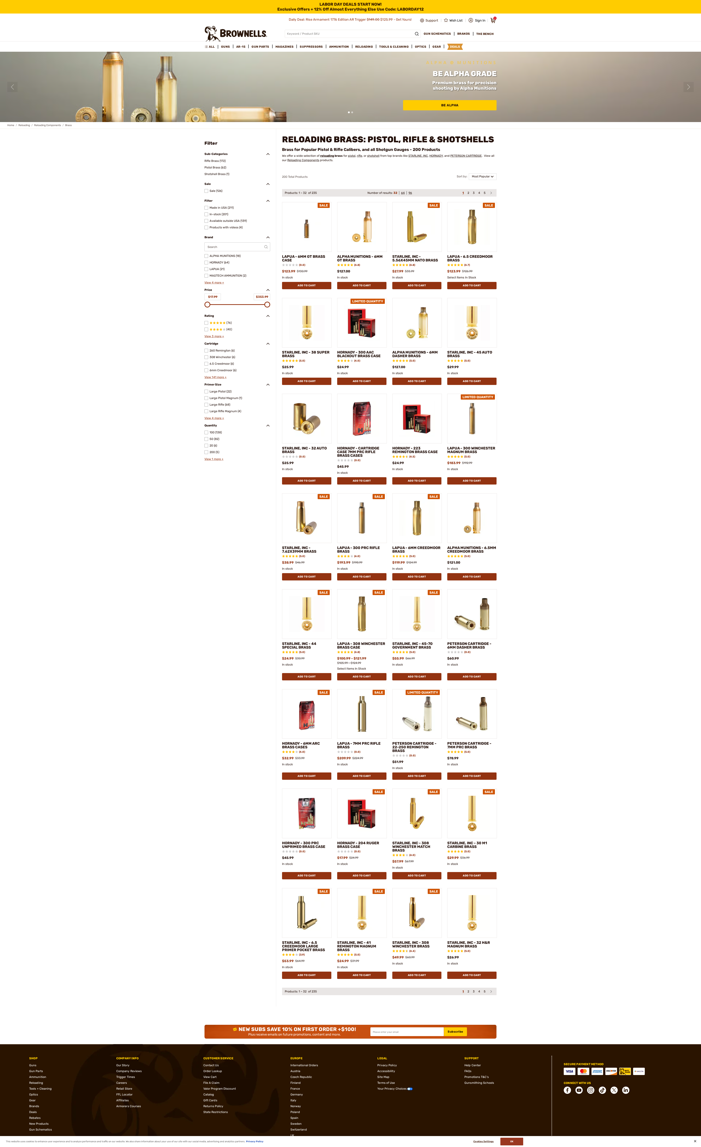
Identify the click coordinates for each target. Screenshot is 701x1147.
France (295, 1088)
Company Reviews (129, 1071)
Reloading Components (47, 125)
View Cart (210, 1077)
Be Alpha (450, 105)
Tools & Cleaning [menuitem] (394, 46)
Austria (295, 1071)
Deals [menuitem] (455, 46)
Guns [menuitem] (225, 46)
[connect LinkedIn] (625, 1090)
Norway (295, 1106)
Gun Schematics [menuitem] (437, 33)
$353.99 (262, 297)
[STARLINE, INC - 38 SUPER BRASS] (307, 323)
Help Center (472, 1065)
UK (292, 1135)
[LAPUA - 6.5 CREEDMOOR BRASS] (472, 227)
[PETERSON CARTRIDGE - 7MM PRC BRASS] (472, 714)
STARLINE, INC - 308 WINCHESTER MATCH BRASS (411, 846)
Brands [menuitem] (463, 33)
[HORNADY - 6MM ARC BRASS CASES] (307, 714)
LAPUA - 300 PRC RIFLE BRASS (358, 549)
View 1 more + (213, 459)
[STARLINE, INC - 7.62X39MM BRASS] (307, 518)
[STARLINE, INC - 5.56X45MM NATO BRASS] (417, 227)
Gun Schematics (40, 1129)
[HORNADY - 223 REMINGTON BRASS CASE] (417, 418)
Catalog (208, 1094)
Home (10, 125)
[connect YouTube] (579, 1090)
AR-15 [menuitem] (241, 46)
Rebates (35, 1118)
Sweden (296, 1123)
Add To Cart (307, 285)
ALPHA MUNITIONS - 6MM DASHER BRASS (415, 354)
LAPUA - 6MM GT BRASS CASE (303, 258)
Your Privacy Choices (392, 1088)
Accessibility (386, 1071)
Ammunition (37, 1077)
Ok (511, 1141)
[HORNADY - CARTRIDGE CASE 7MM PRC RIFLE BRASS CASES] (362, 418)
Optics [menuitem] (420, 46)
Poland (295, 1112)
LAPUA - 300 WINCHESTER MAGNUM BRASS (471, 450)
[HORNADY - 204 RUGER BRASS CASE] (362, 813)
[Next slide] (688, 87)
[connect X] (614, 1090)
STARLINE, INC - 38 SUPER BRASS (306, 354)
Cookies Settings (483, 1141)
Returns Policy (213, 1106)
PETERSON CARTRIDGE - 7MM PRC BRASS (469, 745)
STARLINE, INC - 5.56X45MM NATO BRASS (415, 258)
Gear (32, 1100)
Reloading (24, 125)
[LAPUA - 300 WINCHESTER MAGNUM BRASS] (472, 418)
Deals (33, 1112)
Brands (34, 1106)
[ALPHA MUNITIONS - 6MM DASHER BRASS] (417, 323)
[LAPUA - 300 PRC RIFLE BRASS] (362, 518)
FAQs (467, 1071)
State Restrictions (215, 1112)
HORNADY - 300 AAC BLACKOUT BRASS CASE (359, 354)
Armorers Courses (128, 1106)
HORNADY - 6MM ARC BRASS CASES (301, 745)
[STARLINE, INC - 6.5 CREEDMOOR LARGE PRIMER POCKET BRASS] (307, 913)
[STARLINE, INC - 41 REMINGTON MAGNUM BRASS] (362, 913)
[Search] (417, 34)
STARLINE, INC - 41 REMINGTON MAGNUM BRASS (356, 946)
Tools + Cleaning (40, 1088)
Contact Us (211, 1065)
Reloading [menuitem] (364, 46)
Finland (295, 1083)
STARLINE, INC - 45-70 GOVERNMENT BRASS (412, 645)
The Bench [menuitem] (485, 34)
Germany (296, 1094)
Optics (33, 1094)
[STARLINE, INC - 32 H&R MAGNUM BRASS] (472, 913)
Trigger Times (125, 1077)
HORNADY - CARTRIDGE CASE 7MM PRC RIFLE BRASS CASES (358, 451)
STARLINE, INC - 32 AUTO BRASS (304, 450)
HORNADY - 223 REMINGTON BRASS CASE (415, 450)
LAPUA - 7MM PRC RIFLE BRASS (359, 745)
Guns (32, 1065)
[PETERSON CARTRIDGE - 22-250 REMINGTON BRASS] (417, 714)
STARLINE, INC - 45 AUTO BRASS (469, 354)
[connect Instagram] (590, 1090)
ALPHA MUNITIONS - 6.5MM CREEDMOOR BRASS (471, 549)
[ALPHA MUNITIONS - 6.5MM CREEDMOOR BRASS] (472, 518)
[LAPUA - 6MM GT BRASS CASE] (307, 227)
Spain (294, 1118)
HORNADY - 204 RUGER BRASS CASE (358, 844)
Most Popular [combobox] (481, 176)
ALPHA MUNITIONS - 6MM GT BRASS (360, 258)
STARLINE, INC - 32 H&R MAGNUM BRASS (468, 944)
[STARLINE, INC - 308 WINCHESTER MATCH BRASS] (417, 813)
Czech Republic (301, 1077)
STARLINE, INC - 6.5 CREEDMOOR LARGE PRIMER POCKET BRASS (303, 946)
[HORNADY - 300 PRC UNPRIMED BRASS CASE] (307, 813)
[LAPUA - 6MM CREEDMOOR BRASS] (417, 518)
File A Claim (211, 1083)
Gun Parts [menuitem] (260, 46)
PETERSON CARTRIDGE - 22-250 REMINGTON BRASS (414, 747)
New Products (39, 1123)
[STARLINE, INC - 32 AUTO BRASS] (307, 418)
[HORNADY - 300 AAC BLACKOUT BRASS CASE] (362, 323)
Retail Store (124, 1088)
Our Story (122, 1065)
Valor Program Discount (219, 1088)
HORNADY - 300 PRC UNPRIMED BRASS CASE (303, 844)
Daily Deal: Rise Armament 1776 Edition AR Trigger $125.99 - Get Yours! (350, 20)
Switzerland (298, 1129)
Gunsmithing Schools (479, 1083)
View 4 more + (214, 282)
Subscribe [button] (455, 1031)
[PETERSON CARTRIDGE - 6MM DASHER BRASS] (472, 614)
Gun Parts (36, 1071)
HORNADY (436, 155)
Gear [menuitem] (436, 46)
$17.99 (212, 297)
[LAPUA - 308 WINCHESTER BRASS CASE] (362, 614)
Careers (121, 1083)
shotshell (373, 155)
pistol (351, 155)
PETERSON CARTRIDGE (466, 155)
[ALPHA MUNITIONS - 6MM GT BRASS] (362, 227)
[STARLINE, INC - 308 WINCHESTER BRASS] (417, 913)
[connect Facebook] (567, 1090)
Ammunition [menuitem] (339, 46)
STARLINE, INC (418, 155)
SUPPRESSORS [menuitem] (311, 46)
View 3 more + (214, 336)
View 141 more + (215, 377)
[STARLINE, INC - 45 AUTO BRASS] (472, 323)
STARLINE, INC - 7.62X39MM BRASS (299, 549)
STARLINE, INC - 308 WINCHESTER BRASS (411, 944)
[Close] (695, 1141)
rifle (359, 155)
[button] (476, 20)
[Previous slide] (12, 87)
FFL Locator (124, 1094)
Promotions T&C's (476, 1077)
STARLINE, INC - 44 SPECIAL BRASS (299, 645)
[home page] (235, 33)
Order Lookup (212, 1071)
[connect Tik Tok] (602, 1090)
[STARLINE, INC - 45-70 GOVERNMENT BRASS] (417, 614)
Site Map (383, 1077)
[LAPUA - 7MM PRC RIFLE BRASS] (362, 714)
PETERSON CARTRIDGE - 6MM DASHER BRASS (469, 645)
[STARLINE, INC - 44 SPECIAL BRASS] (307, 614)
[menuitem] (211, 47)
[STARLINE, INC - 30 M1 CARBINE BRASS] (472, 813)
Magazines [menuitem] (284, 46)
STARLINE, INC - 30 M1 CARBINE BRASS (467, 844)
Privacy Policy (387, 1065)
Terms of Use (386, 1083)
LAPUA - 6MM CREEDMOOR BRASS (416, 549)
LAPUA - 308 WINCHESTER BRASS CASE (361, 645)
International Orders (304, 1065)
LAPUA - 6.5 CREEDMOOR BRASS (470, 258)
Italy (293, 1100)
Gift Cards (210, 1100)
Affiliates (122, 1100)
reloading (327, 155)
